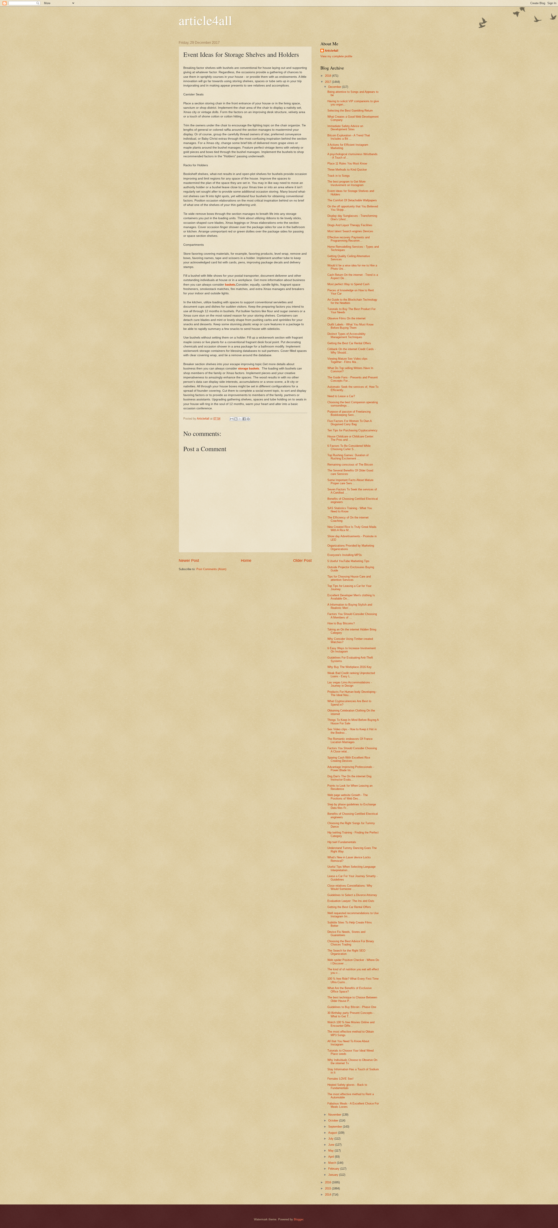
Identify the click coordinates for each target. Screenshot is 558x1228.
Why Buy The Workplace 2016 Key (349, 667)
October (333, 1120)
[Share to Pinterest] (248, 419)
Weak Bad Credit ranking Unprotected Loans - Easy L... (351, 674)
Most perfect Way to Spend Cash (348, 284)
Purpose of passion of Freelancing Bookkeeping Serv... (349, 413)
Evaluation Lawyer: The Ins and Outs (350, 901)
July (331, 1138)
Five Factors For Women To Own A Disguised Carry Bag (349, 422)
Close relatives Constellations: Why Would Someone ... (349, 887)
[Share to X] (240, 419)
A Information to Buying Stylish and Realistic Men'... (349, 606)
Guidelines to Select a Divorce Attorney (352, 895)
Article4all (331, 50)
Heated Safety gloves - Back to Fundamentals (347, 1086)
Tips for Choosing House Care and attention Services (349, 578)
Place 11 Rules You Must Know (347, 163)
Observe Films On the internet (346, 318)
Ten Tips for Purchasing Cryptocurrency (352, 430)
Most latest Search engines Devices (350, 231)
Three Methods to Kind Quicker (347, 169)
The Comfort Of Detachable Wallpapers (352, 200)
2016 (328, 1182)
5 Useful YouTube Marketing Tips (348, 561)
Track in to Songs (338, 175)
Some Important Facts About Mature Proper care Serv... (350, 481)
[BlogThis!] (236, 419)
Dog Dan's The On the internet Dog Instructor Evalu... (349, 778)
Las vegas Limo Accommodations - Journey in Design (349, 684)
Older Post (302, 560)
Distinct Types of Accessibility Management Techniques (346, 335)
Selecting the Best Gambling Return (350, 110)
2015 (328, 1188)
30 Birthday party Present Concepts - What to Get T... (350, 1014)
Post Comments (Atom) (211, 569)
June (331, 1144)
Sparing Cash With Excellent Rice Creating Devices (348, 759)
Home (246, 560)
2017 (328, 81)
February (334, 1168)
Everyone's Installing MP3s (344, 555)
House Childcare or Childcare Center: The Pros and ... (350, 438)
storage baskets (248, 368)
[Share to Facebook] (244, 419)
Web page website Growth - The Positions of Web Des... (347, 796)
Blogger (298, 1219)
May (331, 1150)
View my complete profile (336, 56)
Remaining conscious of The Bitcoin (350, 464)
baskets (230, 284)
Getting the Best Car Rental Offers (349, 343)
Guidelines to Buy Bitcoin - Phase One (351, 1007)
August (333, 1132)
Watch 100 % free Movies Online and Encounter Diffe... (350, 1024)
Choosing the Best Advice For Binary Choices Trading (350, 943)
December (335, 86)
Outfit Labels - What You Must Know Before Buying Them (350, 326)
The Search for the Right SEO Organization (346, 952)
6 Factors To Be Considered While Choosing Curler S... (349, 447)
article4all (205, 20)
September (335, 1126)
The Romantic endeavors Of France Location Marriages (350, 740)
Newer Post (189, 560)
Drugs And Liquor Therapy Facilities (349, 225)
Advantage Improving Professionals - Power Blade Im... (350, 768)
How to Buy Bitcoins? (341, 623)
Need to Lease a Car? (341, 396)
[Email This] (232, 419)
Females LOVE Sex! (340, 1078)
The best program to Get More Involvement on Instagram (346, 183)
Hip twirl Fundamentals (341, 842)
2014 (328, 1194)
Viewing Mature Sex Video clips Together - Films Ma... (347, 360)
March (332, 1162)
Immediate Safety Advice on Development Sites (345, 127)
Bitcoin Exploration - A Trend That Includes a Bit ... (348, 137)
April (331, 1156)
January (333, 1174)
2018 (328, 75)
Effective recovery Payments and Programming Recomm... (348, 239)
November (335, 1114)
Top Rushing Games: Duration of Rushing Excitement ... (348, 457)
